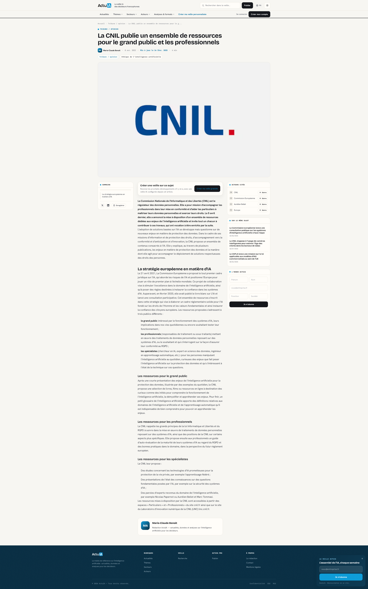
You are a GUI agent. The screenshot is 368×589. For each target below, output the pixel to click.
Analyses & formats (163, 14)
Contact (249, 562)
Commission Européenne (242, 198)
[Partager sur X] (102, 205)
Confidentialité (257, 584)
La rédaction (251, 558)
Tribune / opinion (116, 24)
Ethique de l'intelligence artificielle (141, 57)
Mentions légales (253, 567)
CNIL (234, 192)
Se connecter (241, 14)
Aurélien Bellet (238, 204)
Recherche (182, 558)
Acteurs (144, 14)
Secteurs (131, 14)
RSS (274, 584)
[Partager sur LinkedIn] (108, 205)
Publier (247, 5)
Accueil (101, 24)
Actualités (104, 14)
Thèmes (117, 14)
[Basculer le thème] (267, 5)
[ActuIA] (104, 5)
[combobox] (221, 5)
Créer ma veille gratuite (207, 188)
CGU (268, 584)
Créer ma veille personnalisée (192, 14)
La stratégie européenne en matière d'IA (113, 195)
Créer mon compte (259, 14)
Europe (235, 210)
